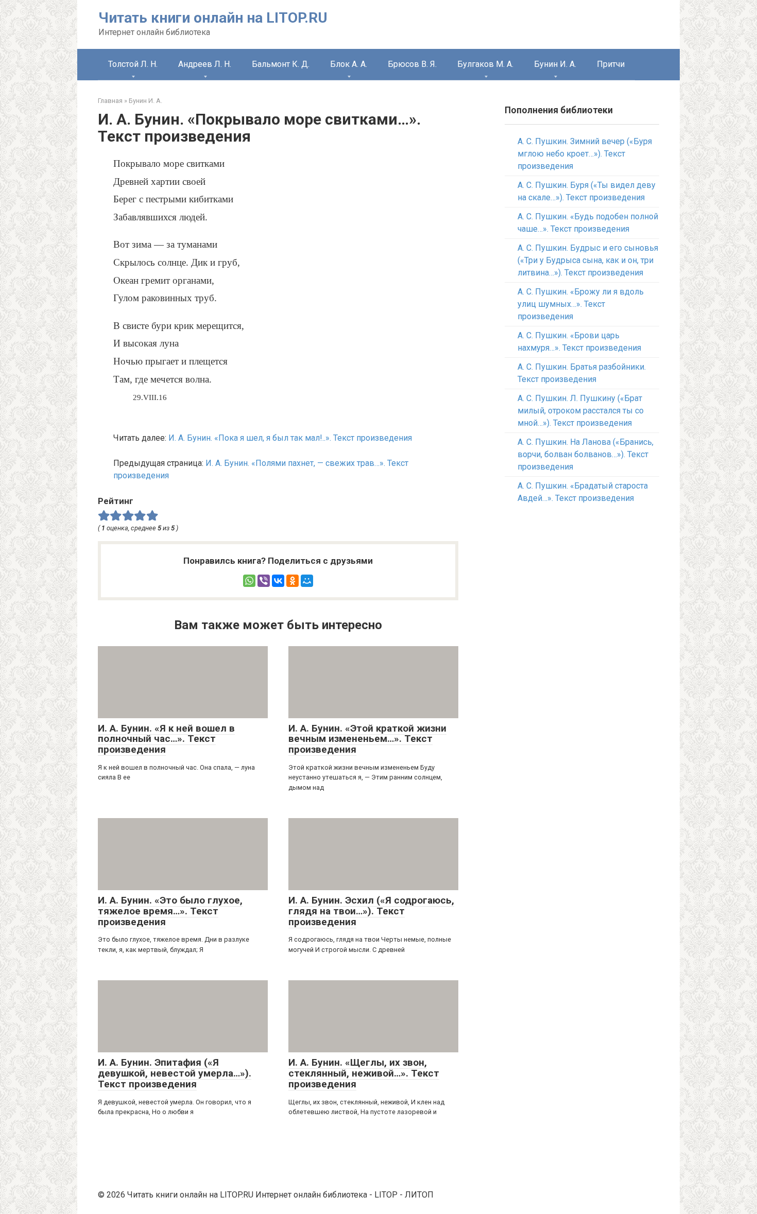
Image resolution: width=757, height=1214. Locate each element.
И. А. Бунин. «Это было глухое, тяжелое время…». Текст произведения (170, 911)
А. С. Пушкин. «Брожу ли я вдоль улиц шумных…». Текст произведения (581, 304)
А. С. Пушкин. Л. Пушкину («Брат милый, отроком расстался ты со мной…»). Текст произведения (581, 410)
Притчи (611, 64)
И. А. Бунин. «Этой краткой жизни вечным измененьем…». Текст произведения (367, 739)
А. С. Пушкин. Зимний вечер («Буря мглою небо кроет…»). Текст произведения (585, 153)
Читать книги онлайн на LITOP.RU (213, 17)
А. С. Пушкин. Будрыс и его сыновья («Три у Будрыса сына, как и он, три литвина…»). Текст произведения (588, 260)
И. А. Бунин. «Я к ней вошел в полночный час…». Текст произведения (166, 739)
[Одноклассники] (292, 581)
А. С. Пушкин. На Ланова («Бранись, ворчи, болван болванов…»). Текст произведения (585, 454)
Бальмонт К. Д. (280, 64)
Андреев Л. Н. (204, 64)
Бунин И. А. (555, 64)
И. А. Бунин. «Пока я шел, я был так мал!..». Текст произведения (290, 438)
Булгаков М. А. (485, 64)
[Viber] (263, 581)
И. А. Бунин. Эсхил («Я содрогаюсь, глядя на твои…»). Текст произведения (371, 911)
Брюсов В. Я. (412, 64)
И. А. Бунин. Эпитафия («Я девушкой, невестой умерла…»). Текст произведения (174, 1073)
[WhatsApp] (249, 581)
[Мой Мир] (307, 581)
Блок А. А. (348, 64)
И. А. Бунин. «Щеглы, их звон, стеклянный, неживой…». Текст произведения (363, 1073)
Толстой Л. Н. (133, 64)
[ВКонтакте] (278, 581)
